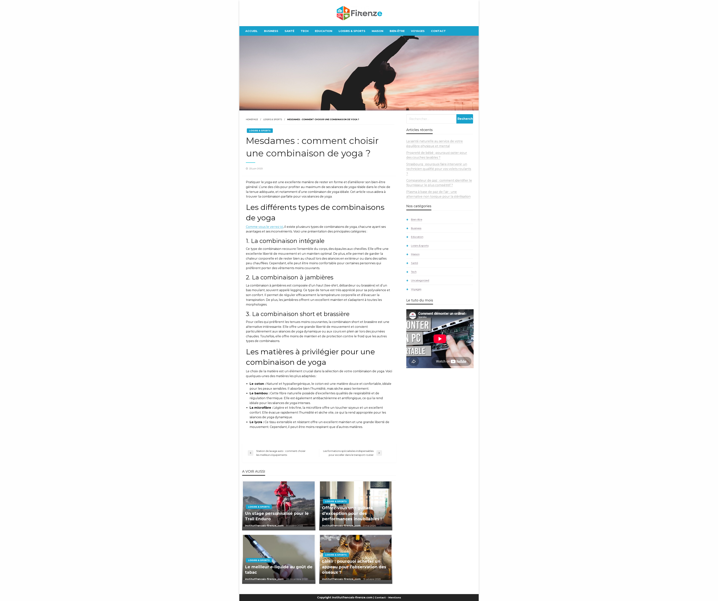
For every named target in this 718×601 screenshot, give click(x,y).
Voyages (418, 31)
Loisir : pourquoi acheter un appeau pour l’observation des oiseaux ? (354, 567)
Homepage (252, 119)
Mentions (394, 597)
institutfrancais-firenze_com (264, 525)
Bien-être (397, 31)
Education (323, 31)
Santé (289, 31)
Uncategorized (420, 280)
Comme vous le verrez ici (264, 227)
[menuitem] (251, 31)
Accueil (251, 31)
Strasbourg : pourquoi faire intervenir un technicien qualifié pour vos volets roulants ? (438, 168)
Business (271, 31)
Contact (438, 31)
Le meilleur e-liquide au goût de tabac (278, 570)
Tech (305, 31)
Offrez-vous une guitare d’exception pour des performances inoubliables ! (352, 513)
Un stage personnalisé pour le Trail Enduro (277, 516)
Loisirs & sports (352, 31)
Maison (377, 31)
